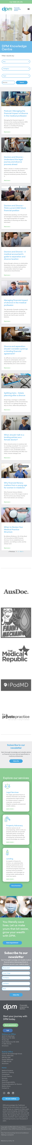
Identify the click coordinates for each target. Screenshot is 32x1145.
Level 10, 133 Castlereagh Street (12, 1054)
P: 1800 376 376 (6, 1044)
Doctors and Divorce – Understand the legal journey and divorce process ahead (14, 161)
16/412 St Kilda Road (8, 1036)
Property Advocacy (14, 825)
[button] (28, 9)
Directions (5, 1046)
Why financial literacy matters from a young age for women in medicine (15, 485)
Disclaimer (4, 1129)
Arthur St (11, 1141)
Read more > (7, 132)
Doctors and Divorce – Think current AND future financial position (15, 208)
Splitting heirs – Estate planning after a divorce (14, 394)
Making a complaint (7, 1135)
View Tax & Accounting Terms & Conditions (14, 1133)
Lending (9, 859)
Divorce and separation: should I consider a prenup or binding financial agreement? (16, 350)
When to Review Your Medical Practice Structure (13, 529)
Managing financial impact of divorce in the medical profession (16, 302)
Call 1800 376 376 (16, 2)
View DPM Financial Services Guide (20, 1129)
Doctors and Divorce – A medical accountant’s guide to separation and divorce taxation (15, 255)
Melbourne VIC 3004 (8, 1038)
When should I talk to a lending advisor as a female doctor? (14, 437)
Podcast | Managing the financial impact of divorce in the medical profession (16, 113)
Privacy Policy (20, 1127)
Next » (22, 551)
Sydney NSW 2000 (7, 1055)
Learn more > (10, 809)
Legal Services (12, 792)
